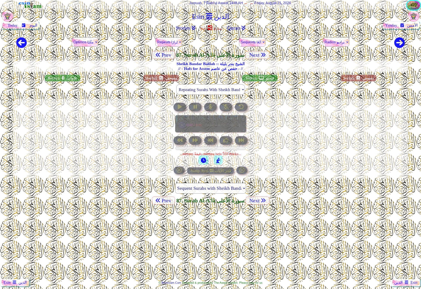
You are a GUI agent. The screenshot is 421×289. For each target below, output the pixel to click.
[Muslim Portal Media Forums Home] (7, 18)
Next (254, 55)
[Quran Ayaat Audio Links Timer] (203, 160)
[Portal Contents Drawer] (211, 141)
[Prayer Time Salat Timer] (218, 160)
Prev (167, 55)
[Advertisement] (210, 242)
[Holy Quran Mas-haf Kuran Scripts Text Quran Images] (413, 9)
